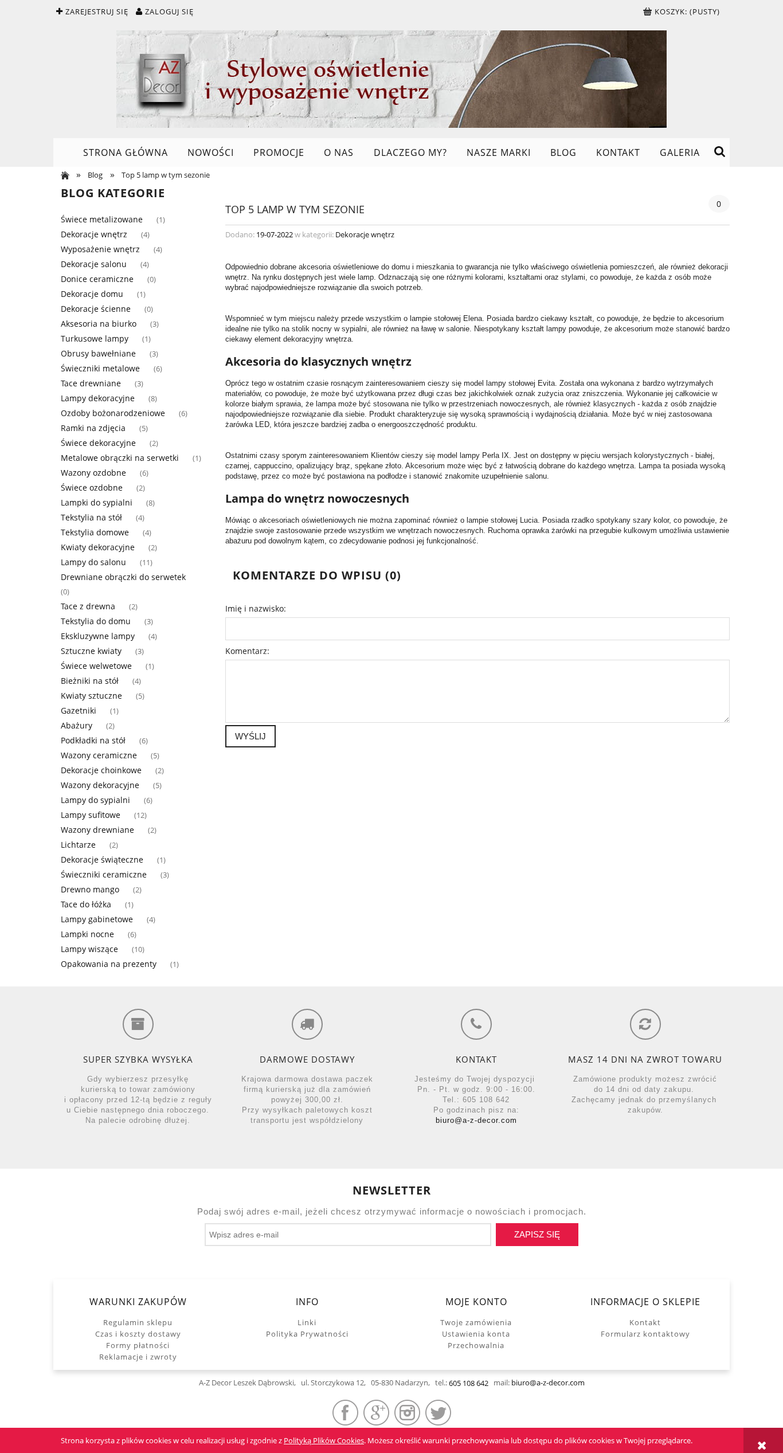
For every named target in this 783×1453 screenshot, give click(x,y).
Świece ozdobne (92, 487)
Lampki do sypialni (96, 502)
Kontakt (645, 1322)
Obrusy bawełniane (98, 353)
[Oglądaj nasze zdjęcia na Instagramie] (407, 1412)
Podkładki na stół (93, 740)
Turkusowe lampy (94, 338)
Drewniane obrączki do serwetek (123, 576)
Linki (306, 1322)
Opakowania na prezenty (108, 963)
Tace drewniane (91, 383)
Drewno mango (90, 889)
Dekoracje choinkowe (101, 770)
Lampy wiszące (89, 948)
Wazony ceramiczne (99, 755)
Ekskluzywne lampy (98, 635)
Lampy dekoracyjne (98, 398)
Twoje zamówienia (476, 1322)
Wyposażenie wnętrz (100, 249)
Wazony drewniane (97, 829)
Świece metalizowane (102, 219)
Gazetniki (78, 710)
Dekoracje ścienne (96, 308)
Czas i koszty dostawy (138, 1334)
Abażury (76, 725)
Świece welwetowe (96, 665)
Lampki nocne (87, 934)
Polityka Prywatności (307, 1334)
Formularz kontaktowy (645, 1334)
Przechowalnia (476, 1345)
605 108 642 (468, 1383)
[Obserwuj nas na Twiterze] (438, 1412)
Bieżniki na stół (90, 680)
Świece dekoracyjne (98, 442)
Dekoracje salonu (94, 264)
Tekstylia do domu (96, 621)
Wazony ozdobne (93, 472)
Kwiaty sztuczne (91, 695)
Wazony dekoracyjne (100, 785)
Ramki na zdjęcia (93, 427)
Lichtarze (78, 844)
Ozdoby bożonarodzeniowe (113, 413)
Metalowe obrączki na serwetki (120, 457)
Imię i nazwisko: (255, 608)
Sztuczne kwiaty (91, 650)
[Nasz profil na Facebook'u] (345, 1412)
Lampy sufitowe (90, 814)
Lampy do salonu (93, 562)
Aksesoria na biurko (98, 323)
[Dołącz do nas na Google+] (376, 1412)
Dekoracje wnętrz (94, 234)
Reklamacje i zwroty (138, 1357)
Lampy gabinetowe (97, 919)
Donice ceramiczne (97, 278)
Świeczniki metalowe (100, 368)
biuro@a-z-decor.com (476, 1120)
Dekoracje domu (92, 293)
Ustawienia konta (476, 1334)
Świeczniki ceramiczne (104, 874)
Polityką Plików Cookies (324, 1440)
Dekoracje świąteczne (102, 859)
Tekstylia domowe (95, 532)
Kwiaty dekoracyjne (98, 547)
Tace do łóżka (86, 904)
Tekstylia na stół (91, 517)
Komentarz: (247, 650)
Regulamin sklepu (138, 1322)
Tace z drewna (88, 606)
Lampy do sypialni (95, 799)
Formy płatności (138, 1345)
